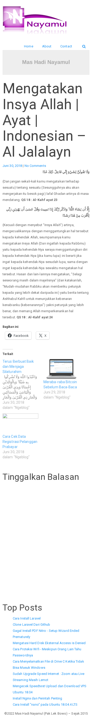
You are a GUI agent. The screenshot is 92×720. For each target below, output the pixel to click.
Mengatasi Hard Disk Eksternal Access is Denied (49, 643)
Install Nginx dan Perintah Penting (37, 698)
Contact (66, 46)
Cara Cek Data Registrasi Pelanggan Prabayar (20, 441)
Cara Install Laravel (27, 618)
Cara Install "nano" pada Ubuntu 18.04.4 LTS (45, 704)
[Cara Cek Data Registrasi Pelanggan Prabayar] (20, 423)
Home (28, 46)
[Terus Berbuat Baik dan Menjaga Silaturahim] (23, 384)
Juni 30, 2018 (13, 166)
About (47, 46)
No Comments (35, 166)
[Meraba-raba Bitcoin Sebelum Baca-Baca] (61, 369)
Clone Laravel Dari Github (31, 624)
